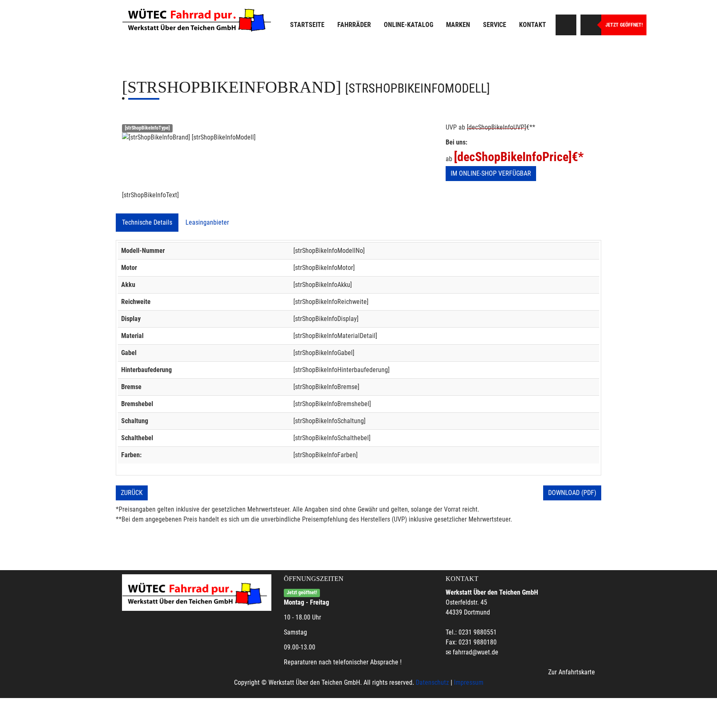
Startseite (307, 25)
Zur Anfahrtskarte (571, 672)
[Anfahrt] (566, 25)
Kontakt (532, 25)
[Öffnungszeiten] (590, 25)
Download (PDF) (572, 493)
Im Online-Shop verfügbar (491, 173)
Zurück (132, 493)
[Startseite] (199, 18)
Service (494, 25)
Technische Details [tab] (147, 222)
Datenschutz (432, 682)
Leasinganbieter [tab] (207, 222)
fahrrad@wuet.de (475, 652)
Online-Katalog (408, 25)
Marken (458, 25)
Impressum (468, 682)
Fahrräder (354, 25)
